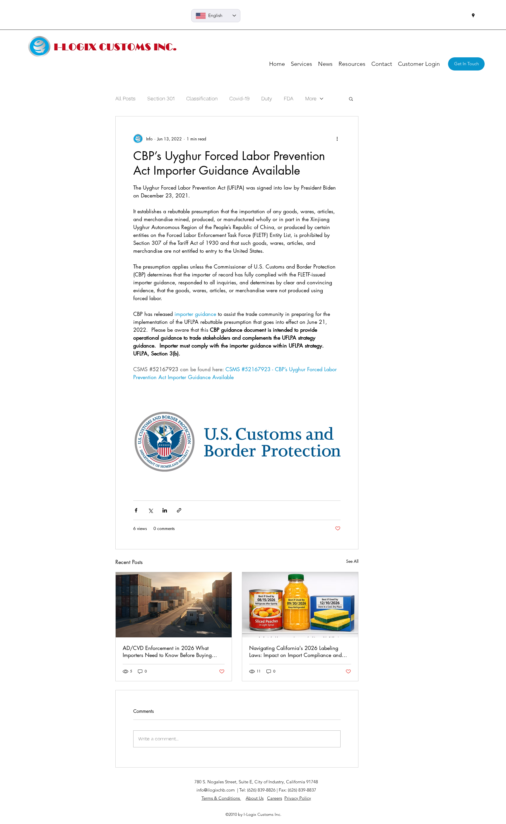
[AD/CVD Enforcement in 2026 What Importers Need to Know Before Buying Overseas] (174, 604)
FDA (288, 98)
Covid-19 (239, 98)
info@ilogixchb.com (215, 790)
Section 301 (161, 98)
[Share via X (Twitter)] (150, 510)
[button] (351, 98)
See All (352, 561)
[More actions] (337, 138)
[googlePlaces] (473, 15)
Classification (202, 98)
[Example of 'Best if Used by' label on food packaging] (300, 604)
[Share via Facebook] (136, 510)
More (311, 98)
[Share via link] (179, 510)
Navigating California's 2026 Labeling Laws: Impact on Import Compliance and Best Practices (295, 651)
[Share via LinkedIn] (164, 510)
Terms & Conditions (221, 798)
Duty (266, 98)
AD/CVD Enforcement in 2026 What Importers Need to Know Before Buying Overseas (167, 651)
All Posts (125, 98)
